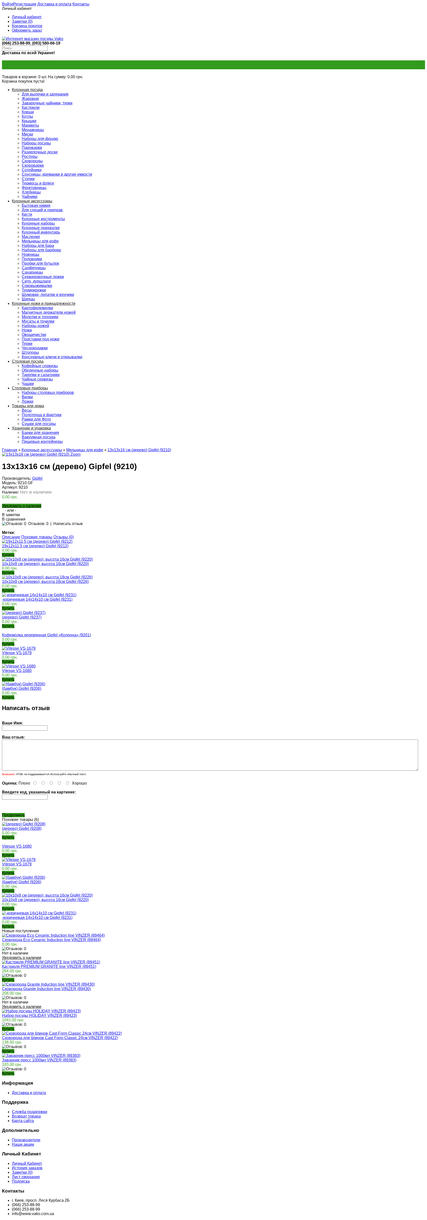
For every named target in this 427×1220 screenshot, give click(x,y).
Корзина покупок (27, 26)
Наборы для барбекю (41, 250)
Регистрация (24, 4)
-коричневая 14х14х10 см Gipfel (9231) (37, 599)
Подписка (21, 1181)
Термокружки (34, 290)
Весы (27, 410)
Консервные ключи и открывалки (52, 357)
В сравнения (13, 519)
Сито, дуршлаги (36, 281)
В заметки (11, 515)
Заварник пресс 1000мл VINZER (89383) (39, 1060)
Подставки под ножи (40, 339)
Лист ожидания (26, 1177)
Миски (27, 134)
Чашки (28, 384)
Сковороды (32, 161)
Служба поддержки (29, 1112)
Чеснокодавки (35, 348)
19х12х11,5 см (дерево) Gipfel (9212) (35, 546)
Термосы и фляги (38, 183)
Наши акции (23, 1144)
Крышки (29, 121)
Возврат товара (26, 1116)
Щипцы (28, 299)
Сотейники (32, 170)
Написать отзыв (68, 524)
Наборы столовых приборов (48, 392)
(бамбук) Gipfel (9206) (21, 688)
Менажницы (33, 130)
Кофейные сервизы (40, 366)
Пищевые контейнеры (42, 441)
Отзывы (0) (63, 537)
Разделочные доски (40, 152)
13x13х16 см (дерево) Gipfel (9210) (139, 450)
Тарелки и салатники (41, 375)
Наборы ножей (35, 326)
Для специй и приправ (42, 210)
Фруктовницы (34, 188)
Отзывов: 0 (38, 524)
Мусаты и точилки (38, 321)
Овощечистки (34, 335)
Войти (7, 4)
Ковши (28, 112)
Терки (27, 343)
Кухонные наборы (38, 223)
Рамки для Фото (36, 419)
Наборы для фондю (40, 139)
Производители (26, 1140)
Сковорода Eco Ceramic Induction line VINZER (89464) (51, 940)
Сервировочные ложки (43, 277)
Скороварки (33, 165)
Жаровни (30, 98)
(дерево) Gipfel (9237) (22, 617)
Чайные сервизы (37, 379)
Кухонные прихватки (41, 228)
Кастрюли (31, 107)
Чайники (29, 196)
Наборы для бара (38, 245)
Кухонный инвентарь (41, 232)
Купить (8, 837)
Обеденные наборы (40, 370)
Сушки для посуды (39, 424)
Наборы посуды (36, 143)
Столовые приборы (30, 388)
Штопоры (30, 352)
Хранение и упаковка (31, 428)
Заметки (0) (22, 21)
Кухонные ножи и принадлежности (43, 303)
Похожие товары (36, 537)
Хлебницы (31, 192)
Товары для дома (28, 406)
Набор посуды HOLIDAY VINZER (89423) (39, 1015)
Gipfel (37, 478)
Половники (32, 259)
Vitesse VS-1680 (17, 671)
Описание (11, 537)
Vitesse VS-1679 (17, 653)
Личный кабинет (27, 17)
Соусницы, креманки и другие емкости (57, 174)
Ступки (28, 179)
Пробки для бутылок (40, 263)
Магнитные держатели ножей (49, 312)
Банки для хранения (40, 433)
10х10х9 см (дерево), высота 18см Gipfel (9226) (45, 581)
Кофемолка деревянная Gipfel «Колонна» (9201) (46, 635)
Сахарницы (32, 272)
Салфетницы (34, 268)
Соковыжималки (37, 286)
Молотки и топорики (40, 317)
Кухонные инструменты (43, 219)
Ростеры (30, 156)
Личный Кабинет (27, 1163)
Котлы (27, 116)
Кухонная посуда (27, 90)
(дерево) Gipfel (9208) (22, 828)
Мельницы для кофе (40, 241)
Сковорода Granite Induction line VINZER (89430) (46, 989)
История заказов (27, 1168)
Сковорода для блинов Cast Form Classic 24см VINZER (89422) (60, 1038)
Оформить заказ (27, 30)
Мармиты (30, 125)
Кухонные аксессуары (32, 201)
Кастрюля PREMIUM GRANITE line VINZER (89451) (49, 966)
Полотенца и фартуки (42, 415)
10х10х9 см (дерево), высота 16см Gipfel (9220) (45, 564)
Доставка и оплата (54, 4)
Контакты (80, 4)
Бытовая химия (36, 205)
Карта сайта (23, 1121)
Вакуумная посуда (38, 437)
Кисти (27, 214)
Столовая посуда (27, 361)
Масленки (31, 237)
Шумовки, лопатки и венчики (48, 294)
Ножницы (30, 254)
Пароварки (32, 147)
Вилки (27, 397)
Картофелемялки (37, 308)
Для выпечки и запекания (45, 94)
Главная (9, 450)
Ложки (27, 401)
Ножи (27, 330)
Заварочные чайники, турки (47, 103)
